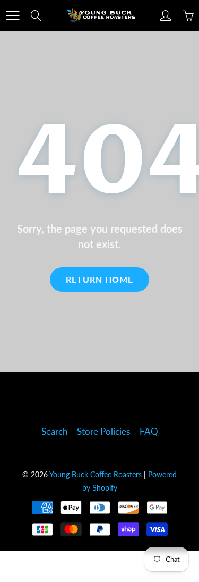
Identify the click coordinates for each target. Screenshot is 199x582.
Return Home (99, 279)
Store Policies (103, 431)
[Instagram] (114, 398)
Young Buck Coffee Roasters (95, 474)
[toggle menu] (12, 15)
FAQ (149, 431)
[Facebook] (85, 398)
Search (54, 431)
